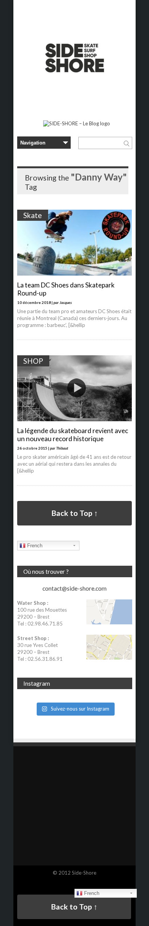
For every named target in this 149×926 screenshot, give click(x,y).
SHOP (33, 360)
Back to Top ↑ (75, 513)
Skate (32, 215)
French (34, 545)
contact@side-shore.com (74, 588)
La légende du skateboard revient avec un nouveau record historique (72, 435)
